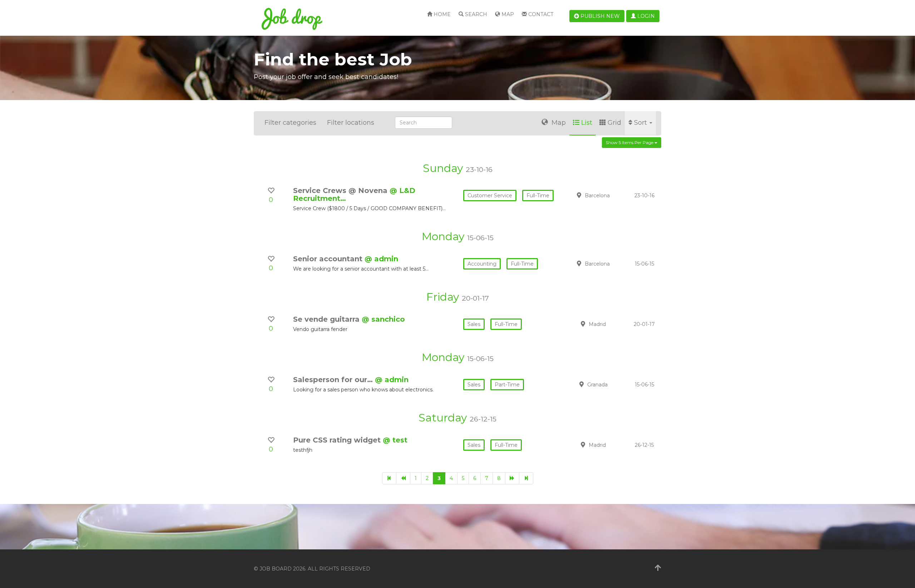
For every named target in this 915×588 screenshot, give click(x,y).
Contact (540, 14)
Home (441, 14)
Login (645, 16)
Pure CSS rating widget (338, 440)
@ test (395, 440)
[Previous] (403, 478)
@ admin (381, 259)
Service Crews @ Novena (341, 190)
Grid (614, 123)
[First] (389, 478)
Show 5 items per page (630, 142)
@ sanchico (383, 319)
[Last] (526, 478)
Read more (611, 199)
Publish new (599, 16)
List (586, 123)
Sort (641, 123)
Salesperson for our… (334, 379)
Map (507, 14)
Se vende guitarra (327, 319)
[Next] (512, 478)
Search (475, 14)
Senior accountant (329, 259)
